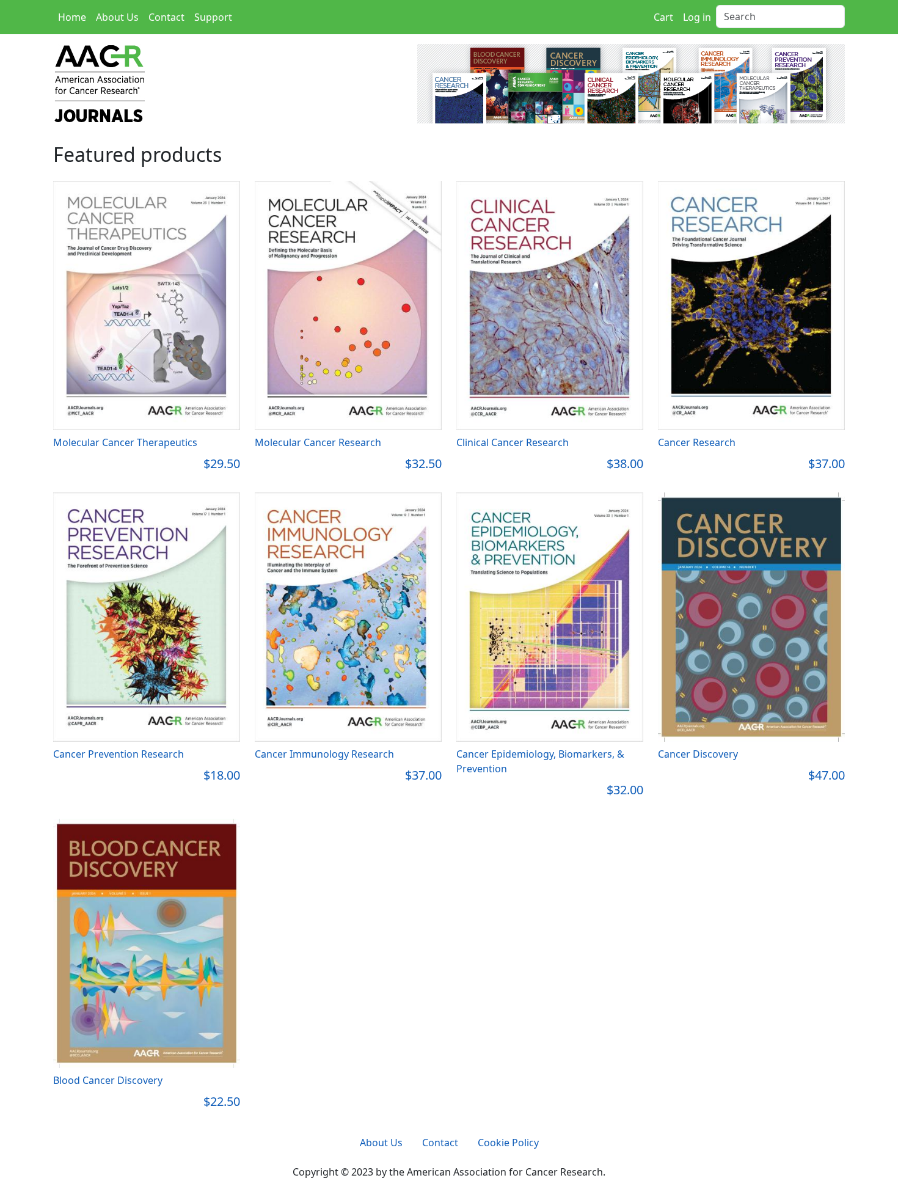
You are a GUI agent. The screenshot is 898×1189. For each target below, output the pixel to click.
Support (213, 17)
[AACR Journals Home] (120, 82)
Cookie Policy (508, 1142)
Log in (697, 17)
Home (72, 17)
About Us (117, 17)
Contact (166, 17)
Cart (663, 17)
